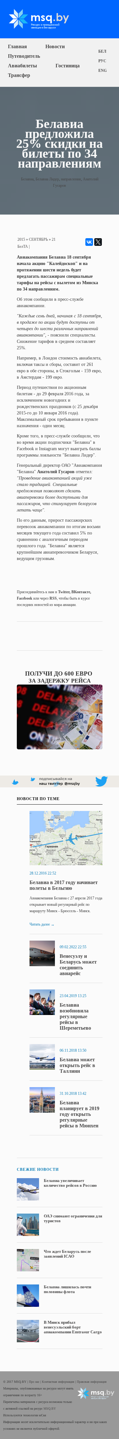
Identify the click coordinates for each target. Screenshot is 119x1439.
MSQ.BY (49, 1408)
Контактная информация (58, 1381)
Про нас (34, 1381)
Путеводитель (24, 56)
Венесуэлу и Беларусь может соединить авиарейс (78, 964)
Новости (55, 46)
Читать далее (42, 924)
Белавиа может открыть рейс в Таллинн (77, 1065)
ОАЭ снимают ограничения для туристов (73, 1218)
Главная (17, 46)
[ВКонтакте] (89, 242)
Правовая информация (92, 1381)
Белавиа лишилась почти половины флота (67, 1289)
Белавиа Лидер (47, 179)
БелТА (22, 246)
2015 (21, 239)
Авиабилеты (22, 65)
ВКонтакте (80, 592)
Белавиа (27, 179)
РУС (102, 61)
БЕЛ (102, 51)
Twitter (63, 592)
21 (54, 239)
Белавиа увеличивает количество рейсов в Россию (70, 1183)
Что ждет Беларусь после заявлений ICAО (67, 1254)
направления (71, 179)
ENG (102, 70)
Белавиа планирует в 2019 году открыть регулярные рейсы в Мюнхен (79, 1114)
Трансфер (19, 75)
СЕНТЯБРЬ (38, 239)
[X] (98, 242)
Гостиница (68, 65)
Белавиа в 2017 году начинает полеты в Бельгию (64, 885)
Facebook (24, 598)
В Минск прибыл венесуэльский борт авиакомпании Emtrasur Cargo (73, 1327)
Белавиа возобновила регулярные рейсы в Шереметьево (75, 1016)
